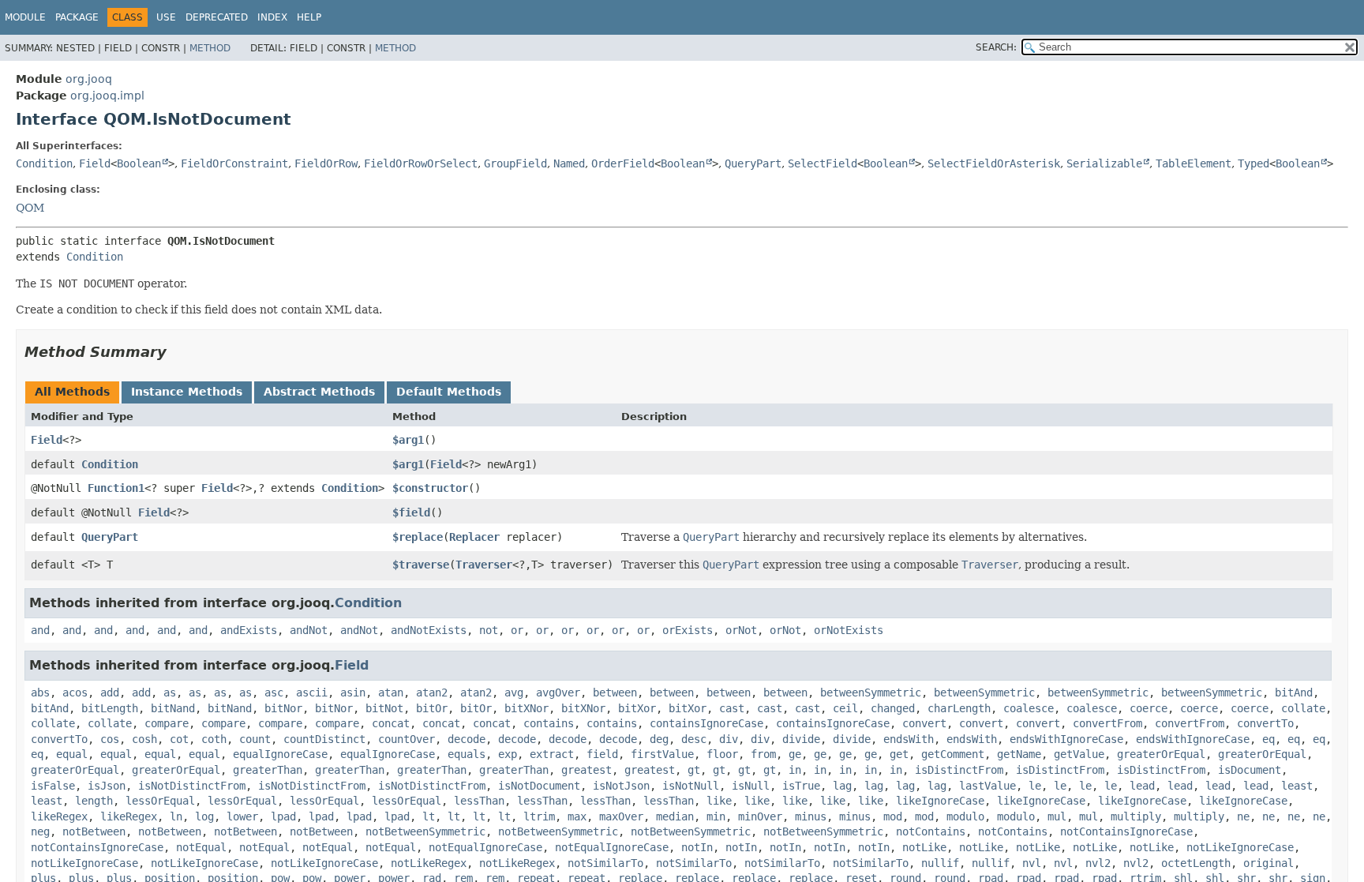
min (715, 816)
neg (40, 831)
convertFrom (1107, 723)
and (40, 630)
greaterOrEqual (1161, 754)
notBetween (94, 831)
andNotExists (429, 630)
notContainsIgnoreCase (1126, 831)
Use (166, 17)
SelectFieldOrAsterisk (993, 163)
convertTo (1265, 723)
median (675, 816)
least (1297, 785)
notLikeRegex (429, 863)
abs (40, 692)
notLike (924, 847)
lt (428, 816)
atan (390, 692)
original (1268, 863)
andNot (309, 630)
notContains (930, 831)
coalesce (1028, 708)
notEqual (201, 847)
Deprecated (216, 17)
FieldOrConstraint (234, 163)
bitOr (432, 708)
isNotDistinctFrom (191, 785)
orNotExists (848, 630)
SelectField (822, 163)
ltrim (539, 816)
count (255, 739)
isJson (107, 785)
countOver (406, 739)
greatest (586, 770)
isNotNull (690, 785)
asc (273, 692)
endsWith (908, 739)
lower (242, 816)
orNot (741, 630)
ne (1243, 816)
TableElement (1193, 163)
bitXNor (526, 708)
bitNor (283, 708)
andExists (248, 630)
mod (892, 816)
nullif (940, 863)
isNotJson (621, 785)
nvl (1031, 863)
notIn (697, 847)
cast (731, 708)
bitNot (384, 708)
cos (109, 739)
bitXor (637, 708)
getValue (1079, 754)
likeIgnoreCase (940, 800)
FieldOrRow (326, 163)
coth (214, 739)
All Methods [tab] (72, 391)
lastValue (987, 785)
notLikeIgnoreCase (1240, 847)
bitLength (109, 708)
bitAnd (1294, 692)
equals (466, 754)
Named (569, 163)
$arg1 (408, 439)
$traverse (420, 564)
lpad (283, 816)
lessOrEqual (160, 800)
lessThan (479, 800)
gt (694, 770)
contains (548, 723)
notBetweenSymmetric (425, 831)
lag (842, 785)
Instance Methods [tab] (186, 391)
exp (507, 754)
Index (272, 17)
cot (179, 739)
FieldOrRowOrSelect (421, 163)
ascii (312, 692)
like (719, 800)
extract (552, 754)
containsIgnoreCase (706, 723)
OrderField (622, 163)
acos (75, 692)
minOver (760, 816)
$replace (417, 537)
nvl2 (1098, 863)
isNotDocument (539, 785)
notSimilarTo (605, 863)
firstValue (662, 754)
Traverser (483, 564)
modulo (965, 816)
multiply (1136, 816)
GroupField (515, 163)
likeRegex (59, 816)
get (899, 754)
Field (95, 163)
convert (924, 723)
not (488, 630)
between (615, 692)
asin (352, 692)
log (204, 816)
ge (795, 754)
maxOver (621, 816)
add (109, 692)
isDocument (1249, 770)
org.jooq (89, 79)
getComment (952, 754)
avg (513, 692)
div (728, 739)
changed (893, 708)
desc (693, 739)
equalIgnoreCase (280, 754)
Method (209, 48)
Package (77, 17)
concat (391, 723)
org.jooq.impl (107, 95)
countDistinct (324, 739)
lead (1142, 785)
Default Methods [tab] (448, 391)
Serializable (1104, 163)
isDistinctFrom (959, 770)
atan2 (432, 692)
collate (1303, 708)
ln (176, 816)
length (94, 800)
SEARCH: (996, 47)
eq (1268, 739)
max (577, 816)
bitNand (173, 708)
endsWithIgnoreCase (1066, 739)
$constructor (430, 488)
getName (1019, 754)
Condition (44, 163)
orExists (687, 630)
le (1035, 785)
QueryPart (753, 163)
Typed (1253, 163)
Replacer (474, 537)
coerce (1148, 708)
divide (801, 739)
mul (1056, 816)
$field (411, 512)
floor (722, 754)
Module (25, 17)
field (602, 754)
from (763, 754)
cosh (144, 739)
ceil (845, 708)
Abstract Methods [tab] (319, 391)
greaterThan (267, 770)
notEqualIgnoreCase (485, 847)
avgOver (558, 692)
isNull (751, 785)
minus (810, 816)
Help (309, 17)
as (169, 692)
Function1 (116, 488)
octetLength (1196, 863)
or (517, 630)
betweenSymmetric (870, 692)
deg (659, 739)
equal (72, 754)
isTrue (801, 785)
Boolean (139, 163)
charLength (959, 708)
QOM (30, 207)
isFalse (53, 785)
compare (166, 723)
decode (466, 739)
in (795, 770)
